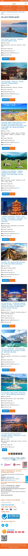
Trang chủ (3, 12)
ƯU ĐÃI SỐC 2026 (7, 6)
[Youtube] (21, 0)
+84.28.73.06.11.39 (10, 477)
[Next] (21, 454)
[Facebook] (19, 0)
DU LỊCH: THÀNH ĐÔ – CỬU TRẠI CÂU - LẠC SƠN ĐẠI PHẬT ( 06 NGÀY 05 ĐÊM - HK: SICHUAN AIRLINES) (13, 350)
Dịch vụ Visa (20, 6)
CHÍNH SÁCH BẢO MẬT (7, 505)
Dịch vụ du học (21, 9)
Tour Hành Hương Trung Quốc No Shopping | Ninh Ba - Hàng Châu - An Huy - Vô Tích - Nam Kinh (13, 435)
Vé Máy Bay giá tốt (7, 9)
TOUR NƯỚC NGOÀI (12, 12)
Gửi (23, 502)
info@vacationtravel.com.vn (10, 480)
